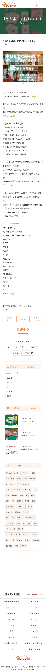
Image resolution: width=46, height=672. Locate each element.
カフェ (34, 534)
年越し (33, 495)
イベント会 (10, 506)
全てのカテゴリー (14, 373)
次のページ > (37, 319)
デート (5, 309)
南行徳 (20, 529)
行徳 (33, 501)
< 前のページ (8, 319)
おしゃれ (10, 382)
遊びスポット (10, 484)
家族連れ (10, 391)
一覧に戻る (23, 319)
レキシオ (9, 512)
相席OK (14, 495)
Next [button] (40, 67)
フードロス (21, 506)
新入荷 (30, 506)
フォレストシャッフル (13, 490)
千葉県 (19, 501)
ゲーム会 (28, 490)
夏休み (17, 512)
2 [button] (23, 83)
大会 (18, 523)
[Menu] (42, 4)
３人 (35, 490)
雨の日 (19, 540)
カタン (19, 478)
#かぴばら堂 (27, 352)
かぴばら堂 (27, 523)
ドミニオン (10, 478)
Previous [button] (5, 67)
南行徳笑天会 (30, 518)
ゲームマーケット (12, 473)
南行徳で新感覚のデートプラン (17, 306)
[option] (23, 66)
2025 (7, 501)
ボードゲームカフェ (13, 534)
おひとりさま (10, 518)
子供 (12, 540)
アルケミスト (23, 484)
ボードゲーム (10, 529)
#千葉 (16, 352)
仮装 (33, 473)
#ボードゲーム (23, 341)
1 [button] (22, 83)
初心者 (9, 377)
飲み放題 (36, 540)
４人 (7, 495)
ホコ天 (20, 518)
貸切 (9, 395)
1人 (7, 540)
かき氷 (25, 512)
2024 (21, 495)
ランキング (10, 523)
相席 (16, 546)
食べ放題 (9, 546)
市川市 (27, 501)
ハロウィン (25, 473)
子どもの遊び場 (30, 478)
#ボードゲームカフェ (18, 347)
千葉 (35, 523)
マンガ (23, 546)
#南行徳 (34, 347)
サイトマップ (34, 649)
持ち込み (26, 534)
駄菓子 (27, 540)
